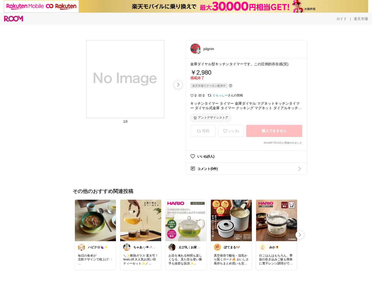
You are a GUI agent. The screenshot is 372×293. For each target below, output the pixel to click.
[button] (195, 48)
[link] (95, 220)
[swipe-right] (178, 85)
